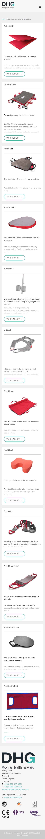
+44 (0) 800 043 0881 (13, 784)
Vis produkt (13, 74)
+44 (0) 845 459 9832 (13, 787)
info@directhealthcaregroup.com (15, 789)
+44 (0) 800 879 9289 (13, 797)
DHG (3, 20)
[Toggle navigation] (40, 6)
